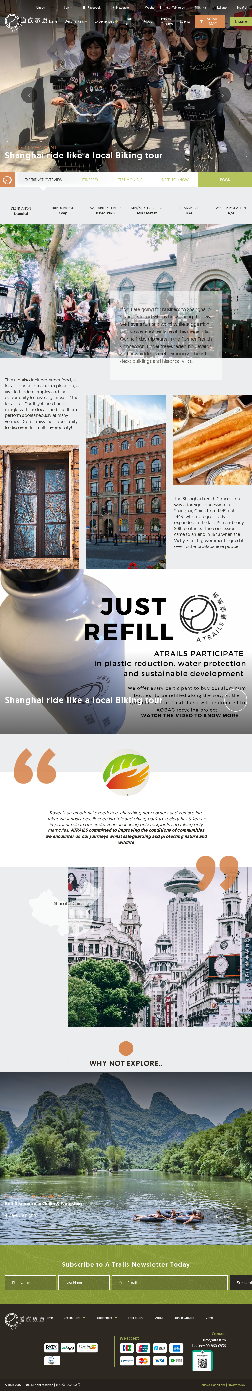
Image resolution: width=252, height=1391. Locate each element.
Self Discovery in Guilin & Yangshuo (43, 1203)
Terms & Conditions (212, 1385)
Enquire (241, 21)
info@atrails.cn (214, 1340)
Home (52, 21)
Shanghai (21, 213)
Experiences (104, 21)
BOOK (225, 179)
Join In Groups (167, 21)
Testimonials (130, 179)
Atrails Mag (213, 21)
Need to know (175, 179)
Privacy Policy (236, 1385)
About (148, 21)
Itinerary (90, 179)
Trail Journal (130, 21)
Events (185, 21)
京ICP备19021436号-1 (69, 1385)
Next (223, 95)
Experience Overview (43, 179)
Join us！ (41, 7)
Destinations (74, 21)
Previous (29, 95)
